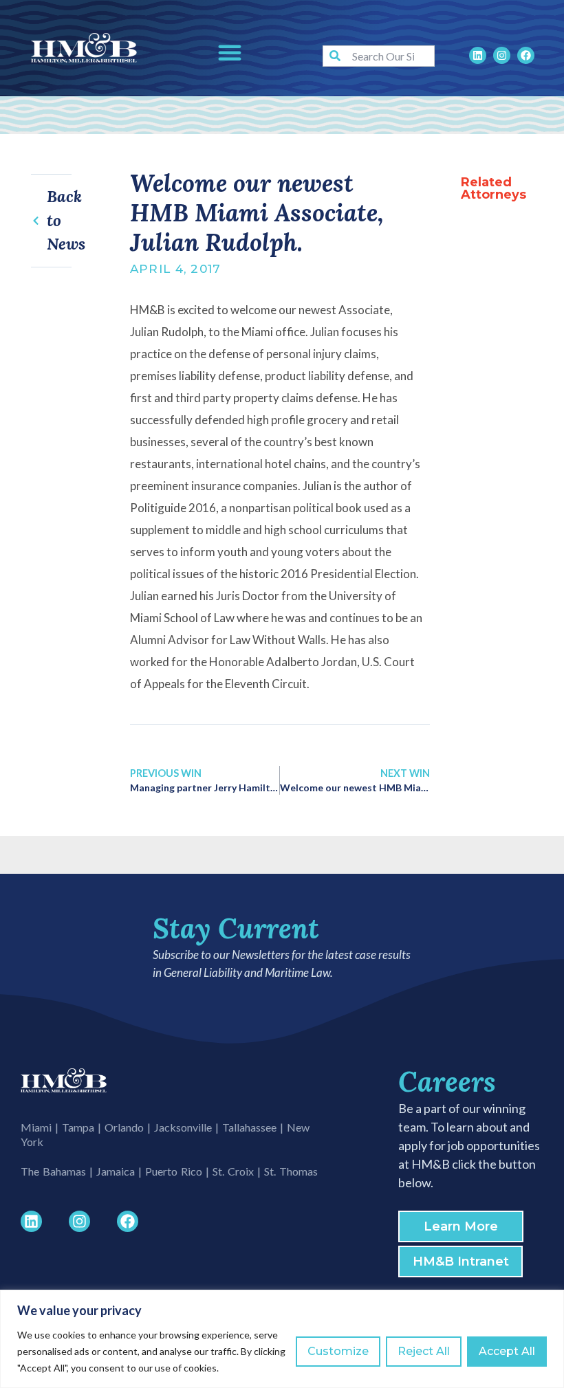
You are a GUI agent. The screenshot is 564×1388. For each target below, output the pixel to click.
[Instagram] (501, 55)
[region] (282, 1339)
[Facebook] (525, 55)
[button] (229, 52)
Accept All (507, 1351)
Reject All (424, 1351)
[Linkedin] (477, 55)
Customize (338, 1351)
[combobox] (379, 56)
